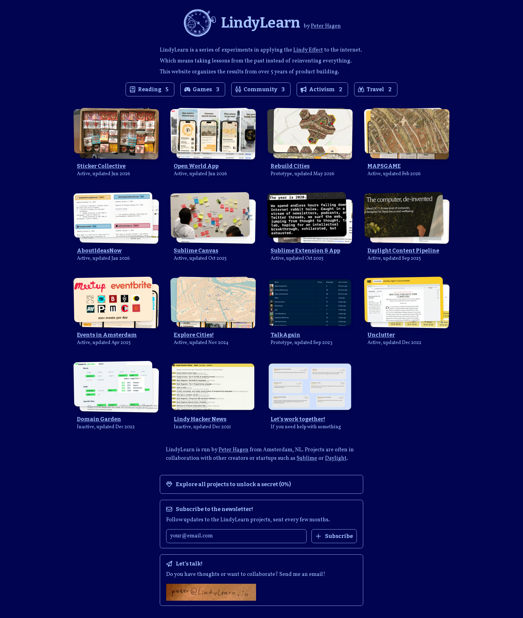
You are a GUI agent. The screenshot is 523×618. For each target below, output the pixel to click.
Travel (379, 89)
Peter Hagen (326, 26)
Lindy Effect (308, 50)
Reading (153, 89)
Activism (325, 89)
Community (264, 89)
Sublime (307, 458)
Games (206, 89)
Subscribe (339, 536)
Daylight (336, 458)
